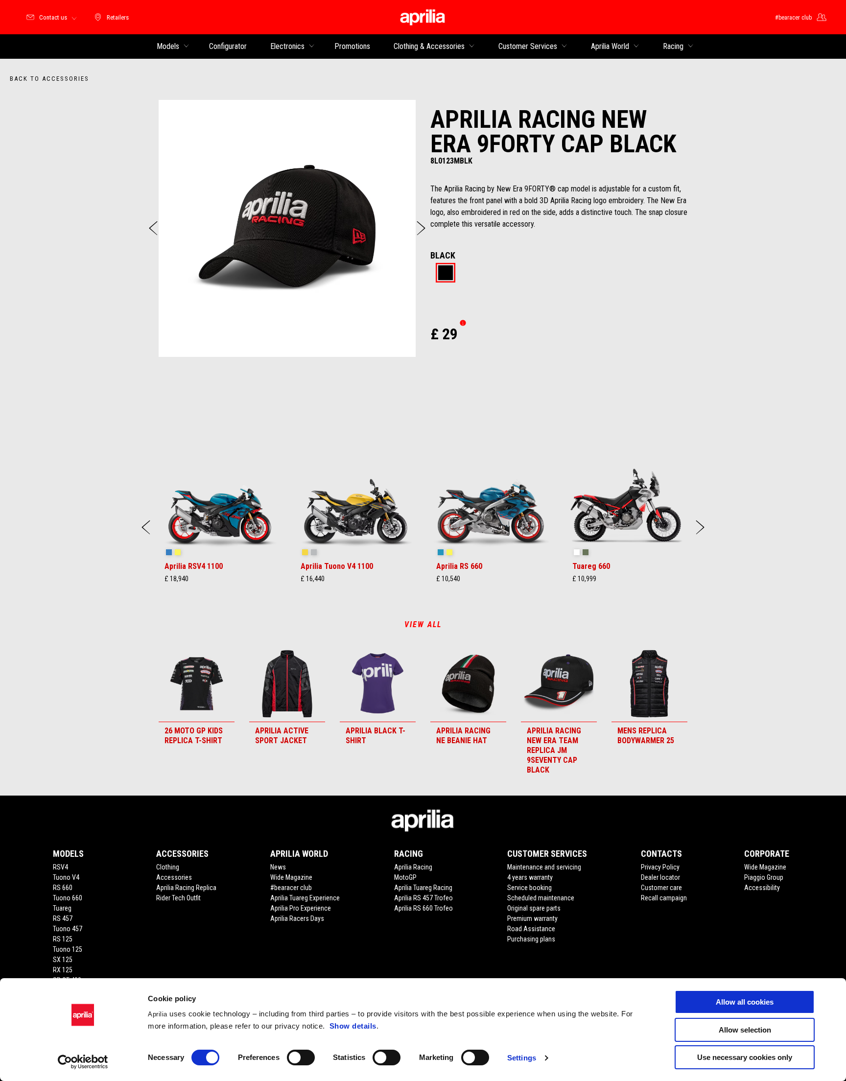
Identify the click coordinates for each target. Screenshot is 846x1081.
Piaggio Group (763, 877)
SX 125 (62, 960)
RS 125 (62, 939)
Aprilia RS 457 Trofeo (423, 898)
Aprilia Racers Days (297, 918)
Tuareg (62, 908)
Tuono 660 (67, 898)
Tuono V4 (66, 877)
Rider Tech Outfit (178, 898)
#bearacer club (291, 888)
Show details (352, 1026)
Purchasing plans (531, 939)
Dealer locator (660, 877)
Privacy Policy (660, 867)
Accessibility (762, 888)
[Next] (421, 228)
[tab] (445, 273)
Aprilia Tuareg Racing (423, 888)
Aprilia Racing (413, 867)
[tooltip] (445, 273)
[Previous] (153, 228)
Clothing (167, 867)
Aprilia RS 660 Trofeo (423, 908)
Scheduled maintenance (540, 898)
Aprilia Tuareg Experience (305, 898)
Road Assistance (531, 929)
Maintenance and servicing (544, 867)
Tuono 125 (67, 949)
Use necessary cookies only (744, 1057)
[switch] (301, 1057)
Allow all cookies (745, 1002)
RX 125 (62, 970)
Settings (521, 1058)
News (278, 867)
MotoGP (405, 877)
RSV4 (60, 867)
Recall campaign (664, 898)
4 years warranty (530, 877)
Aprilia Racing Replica (186, 888)
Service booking (529, 888)
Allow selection (745, 1030)
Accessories (174, 877)
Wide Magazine (291, 877)
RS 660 (62, 888)
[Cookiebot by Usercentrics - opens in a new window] (83, 1062)
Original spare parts (534, 908)
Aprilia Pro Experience (300, 908)
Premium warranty (532, 918)
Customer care (661, 888)
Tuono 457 (67, 929)
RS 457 (62, 918)
